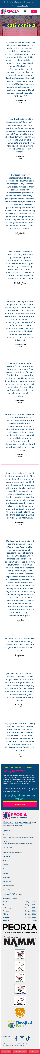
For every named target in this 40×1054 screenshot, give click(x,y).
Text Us (33, 1051)
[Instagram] (22, 1038)
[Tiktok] (27, 1038)
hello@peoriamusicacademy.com (23, 2)
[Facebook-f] (16, 1038)
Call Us (6, 1051)
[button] (25, 11)
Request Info (20, 1051)
